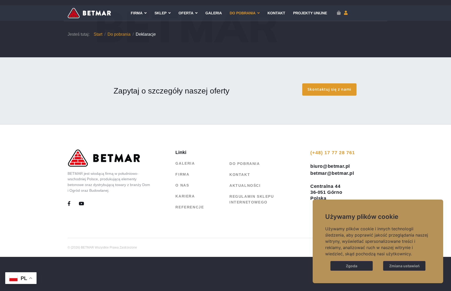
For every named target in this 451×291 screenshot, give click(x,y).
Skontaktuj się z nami (329, 89)
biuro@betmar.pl (330, 166)
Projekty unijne (310, 13)
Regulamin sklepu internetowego (251, 199)
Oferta (186, 13)
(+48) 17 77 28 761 (332, 152)
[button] (346, 13)
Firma (137, 13)
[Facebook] (73, 203)
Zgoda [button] (351, 266)
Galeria (213, 13)
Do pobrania (243, 13)
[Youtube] (82, 203)
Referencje (189, 207)
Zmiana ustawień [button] (404, 266)
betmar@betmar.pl (332, 173)
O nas (182, 185)
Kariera (185, 196)
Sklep (161, 13)
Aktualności (245, 185)
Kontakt (276, 13)
